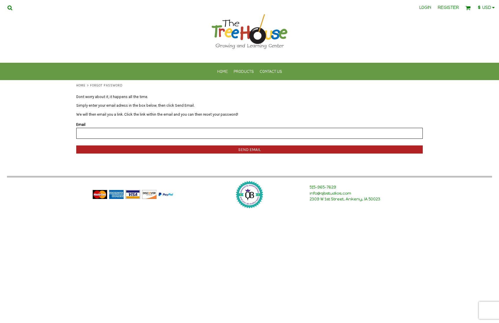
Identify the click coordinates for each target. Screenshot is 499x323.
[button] (9, 7)
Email (80, 124)
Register (448, 7)
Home (80, 85)
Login (425, 7)
